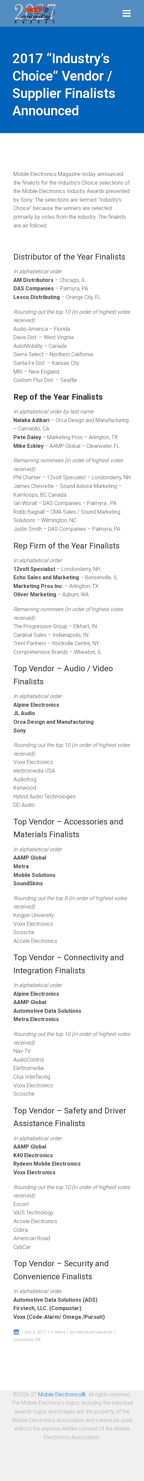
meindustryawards (94, 1332)
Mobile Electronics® (62, 1394)
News (60, 1332)
